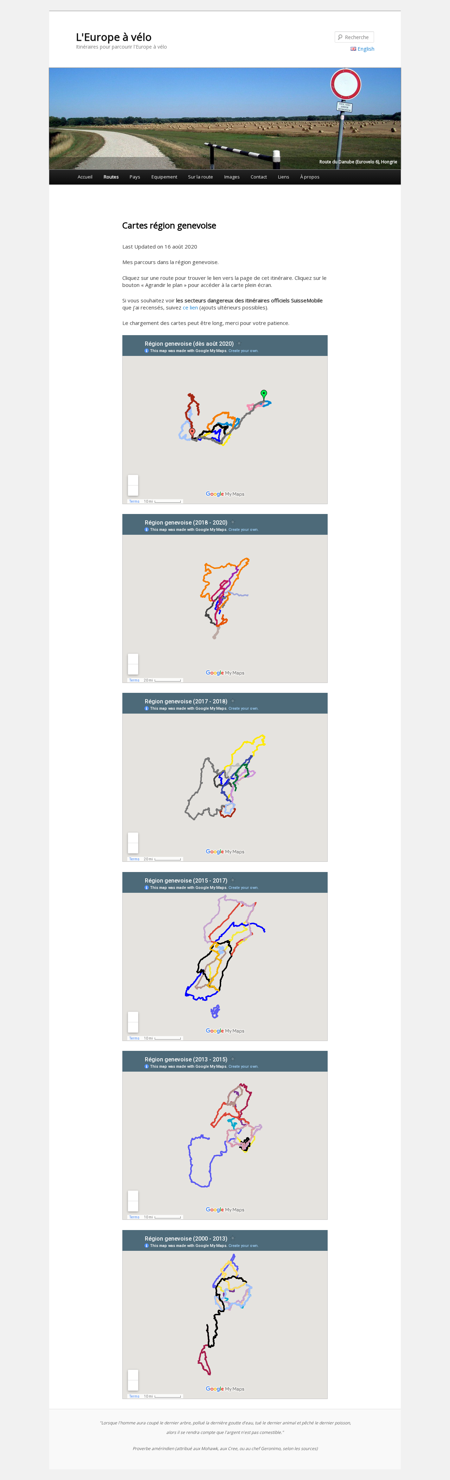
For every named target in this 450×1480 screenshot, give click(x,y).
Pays (135, 177)
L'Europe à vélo (114, 37)
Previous (54, 117)
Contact (259, 177)
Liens (283, 177)
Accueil (85, 177)
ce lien (190, 307)
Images (232, 177)
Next (395, 117)
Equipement (164, 177)
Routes (111, 177)
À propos (310, 177)
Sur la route (200, 177)
